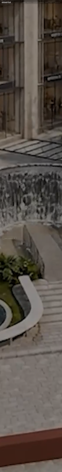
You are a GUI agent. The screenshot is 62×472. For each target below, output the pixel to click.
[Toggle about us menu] (31, 2)
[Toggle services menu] (37, 2)
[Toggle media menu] (53, 2)
